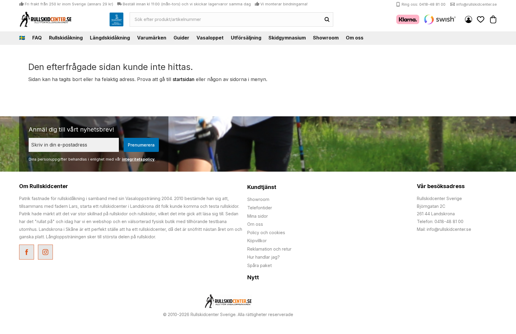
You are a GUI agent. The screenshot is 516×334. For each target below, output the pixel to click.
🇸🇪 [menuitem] (22, 38)
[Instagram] (46, 253)
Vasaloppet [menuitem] (210, 38)
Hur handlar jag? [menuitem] (263, 257)
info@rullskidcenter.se (476, 4)
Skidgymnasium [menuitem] (287, 38)
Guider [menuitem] (181, 38)
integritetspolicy (138, 159)
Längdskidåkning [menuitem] (110, 38)
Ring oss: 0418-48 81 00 (424, 4)
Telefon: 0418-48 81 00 (440, 221)
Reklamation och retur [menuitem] (269, 248)
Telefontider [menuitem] (259, 207)
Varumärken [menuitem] (151, 38)
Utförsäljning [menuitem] (246, 38)
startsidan (183, 79)
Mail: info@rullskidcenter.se (444, 229)
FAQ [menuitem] (37, 38)
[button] (480, 19)
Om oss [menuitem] (354, 38)
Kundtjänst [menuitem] (261, 187)
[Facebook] (27, 253)
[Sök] (327, 19)
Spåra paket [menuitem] (259, 265)
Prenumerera (141, 144)
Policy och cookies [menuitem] (266, 232)
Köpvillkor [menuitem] (257, 240)
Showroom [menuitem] (326, 38)
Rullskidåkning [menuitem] (66, 38)
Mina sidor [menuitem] (468, 19)
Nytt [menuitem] (253, 277)
